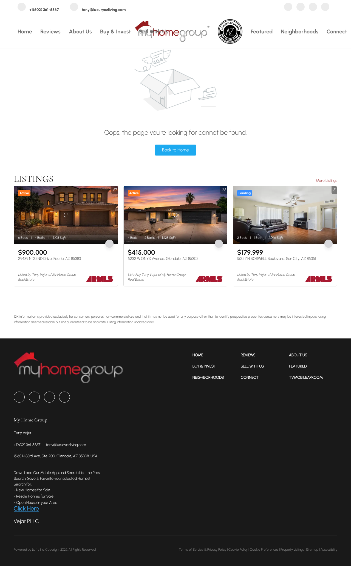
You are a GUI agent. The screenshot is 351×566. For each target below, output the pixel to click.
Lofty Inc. (38, 549)
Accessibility (329, 549)
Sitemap (312, 549)
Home (25, 31)
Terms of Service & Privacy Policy (202, 549)
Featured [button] (262, 31)
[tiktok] (325, 7)
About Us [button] (80, 31)
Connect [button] (337, 31)
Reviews (50, 31)
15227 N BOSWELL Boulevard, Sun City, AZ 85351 (276, 258)
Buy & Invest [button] (115, 31)
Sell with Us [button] (153, 31)
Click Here (26, 508)
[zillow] (300, 7)
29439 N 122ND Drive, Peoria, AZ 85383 (49, 258)
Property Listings (292, 549)
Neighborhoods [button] (299, 31)
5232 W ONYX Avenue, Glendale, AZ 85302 (163, 258)
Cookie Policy (238, 549)
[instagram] (313, 7)
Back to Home (175, 150)
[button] (217, 355)
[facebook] (288, 7)
